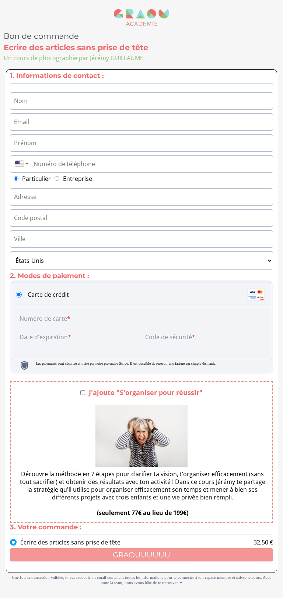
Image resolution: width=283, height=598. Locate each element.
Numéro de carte (43, 319)
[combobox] (20, 164)
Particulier (36, 179)
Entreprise (77, 179)
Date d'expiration (44, 337)
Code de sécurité (168, 337)
